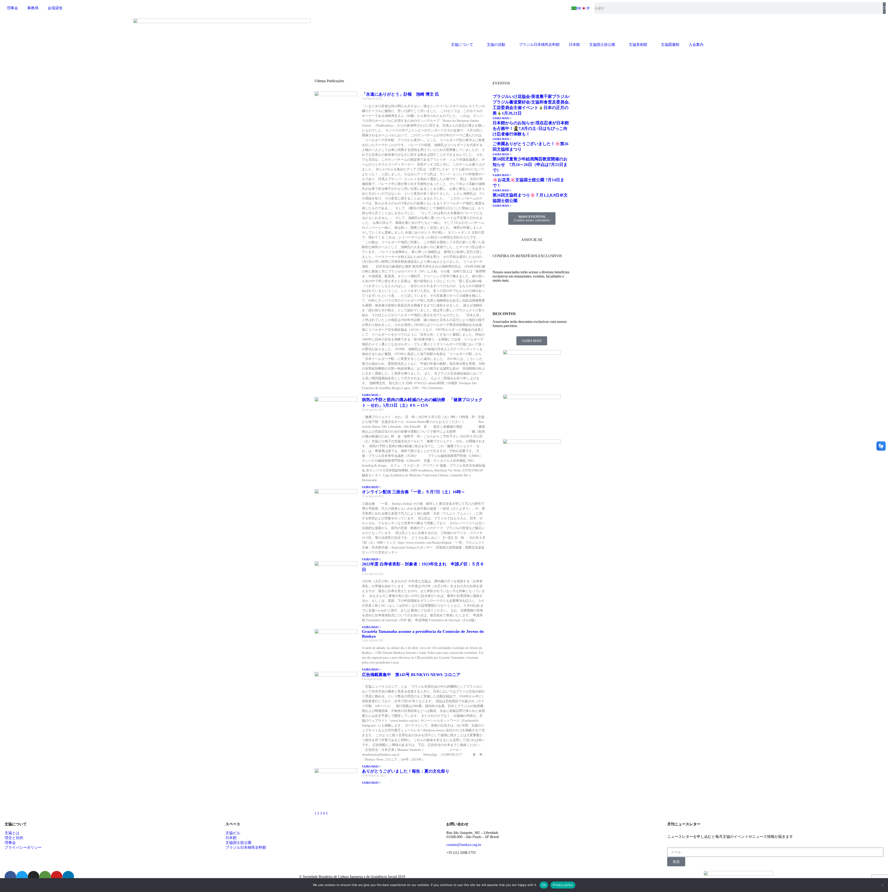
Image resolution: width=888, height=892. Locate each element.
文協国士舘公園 (602, 45)
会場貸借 (55, 8)
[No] (882, 885)
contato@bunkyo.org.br (463, 845)
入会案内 (696, 45)
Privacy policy (563, 885)
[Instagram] (33, 877)
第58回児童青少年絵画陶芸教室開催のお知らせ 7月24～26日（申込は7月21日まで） (530, 164)
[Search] (884, 8)
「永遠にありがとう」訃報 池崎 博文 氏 (400, 94)
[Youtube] (56, 877)
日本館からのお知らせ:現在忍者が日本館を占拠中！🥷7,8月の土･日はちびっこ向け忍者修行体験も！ (531, 128)
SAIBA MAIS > (371, 395)
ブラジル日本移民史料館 (539, 45)
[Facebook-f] (10, 877)
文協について (462, 45)
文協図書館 (670, 45)
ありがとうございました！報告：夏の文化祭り (405, 771)
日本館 (574, 45)
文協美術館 (638, 45)
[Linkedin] (68, 877)
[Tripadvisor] (45, 877)
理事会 (12, 8)
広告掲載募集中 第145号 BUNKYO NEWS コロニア (413, 674)
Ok (544, 885)
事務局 (32, 8)
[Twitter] (22, 877)
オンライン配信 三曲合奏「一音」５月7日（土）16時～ (417, 492)
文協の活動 (496, 45)
